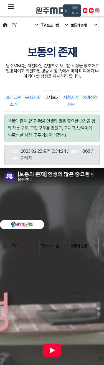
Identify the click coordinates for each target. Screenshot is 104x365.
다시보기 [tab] (52, 97)
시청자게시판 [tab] (71, 101)
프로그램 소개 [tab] (14, 101)
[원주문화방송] (54, 10)
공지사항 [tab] (33, 97)
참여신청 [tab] (90, 97)
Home (5, 22)
